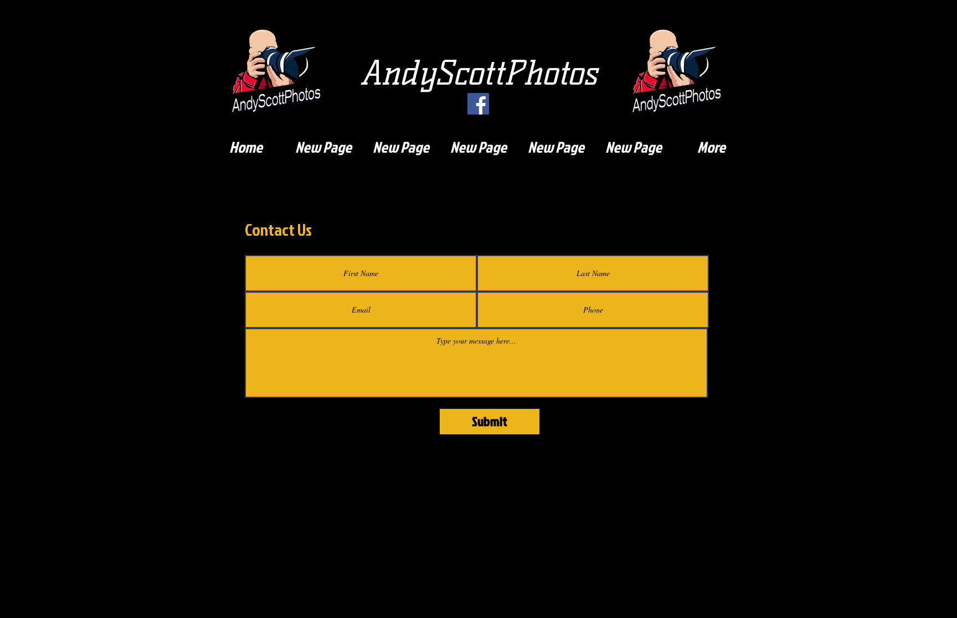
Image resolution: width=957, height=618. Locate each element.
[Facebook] (478, 104)
